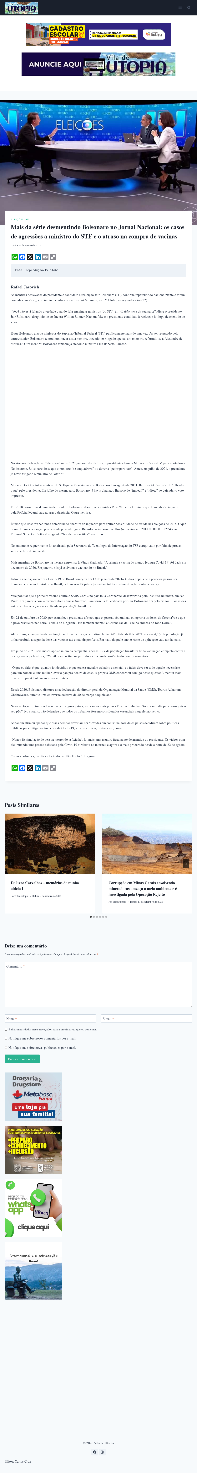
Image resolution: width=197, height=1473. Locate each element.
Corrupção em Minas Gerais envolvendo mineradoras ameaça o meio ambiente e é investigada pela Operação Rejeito (143, 888)
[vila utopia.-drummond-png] (33, 1271)
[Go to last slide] (11, 863)
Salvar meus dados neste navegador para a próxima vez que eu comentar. (53, 1029)
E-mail (108, 1019)
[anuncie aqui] (98, 75)
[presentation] (50, 844)
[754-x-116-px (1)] (98, 44)
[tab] (91, 917)
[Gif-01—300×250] (33, 1096)
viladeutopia (21, 896)
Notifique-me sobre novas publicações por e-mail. (42, 1047)
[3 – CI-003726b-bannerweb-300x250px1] (33, 1150)
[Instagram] (102, 1452)
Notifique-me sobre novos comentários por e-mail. (42, 1038)
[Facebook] (94, 1452)
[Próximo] (186, 863)
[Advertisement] (98, 379)
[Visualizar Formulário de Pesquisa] (188, 7)
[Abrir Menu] (180, 8)
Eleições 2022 (20, 219)
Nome (11, 1019)
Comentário (15, 966)
